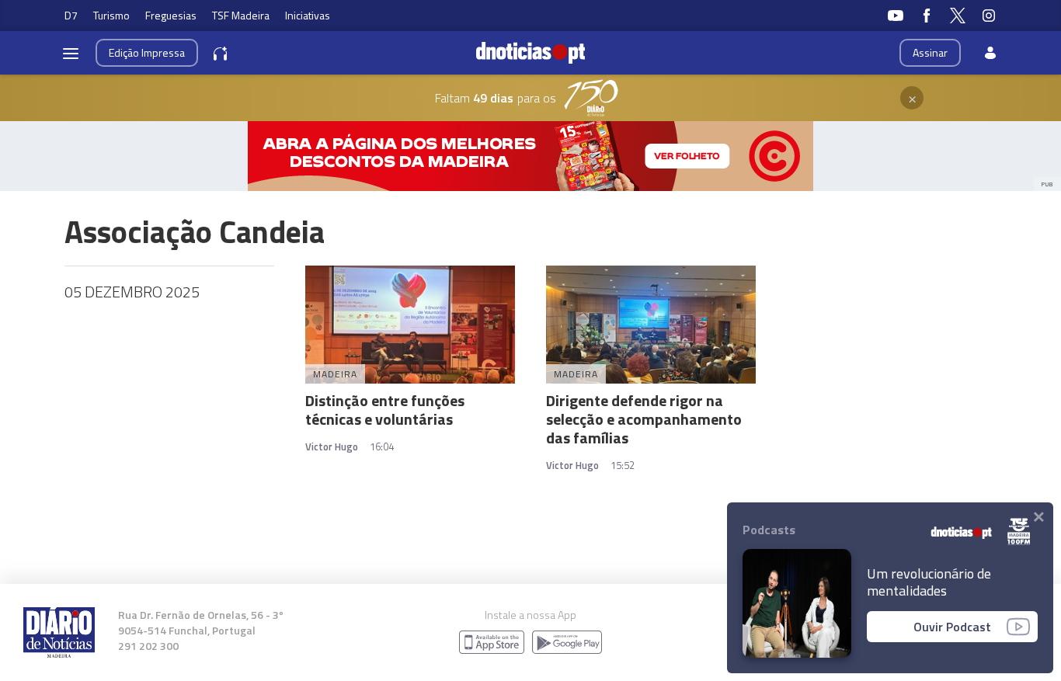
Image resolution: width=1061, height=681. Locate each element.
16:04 (382, 446)
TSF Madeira (241, 15)
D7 (71, 15)
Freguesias (171, 15)
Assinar (930, 52)
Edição (147, 52)
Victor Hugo (331, 446)
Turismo (111, 15)
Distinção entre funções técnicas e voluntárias (384, 409)
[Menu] (71, 53)
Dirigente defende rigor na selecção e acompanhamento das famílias (644, 419)
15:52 (623, 465)
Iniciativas (307, 15)
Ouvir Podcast (952, 626)
